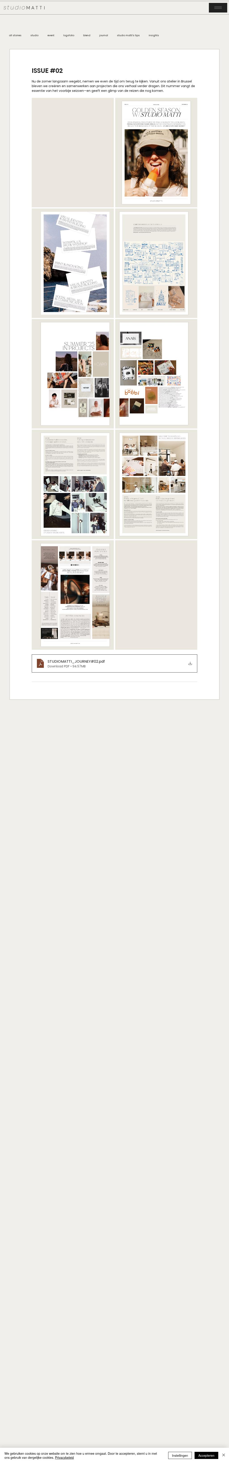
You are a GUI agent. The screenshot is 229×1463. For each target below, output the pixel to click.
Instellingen (180, 1455)
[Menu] (218, 7)
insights (154, 35)
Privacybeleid (64, 1457)
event (50, 35)
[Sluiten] (223, 1455)
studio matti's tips (128, 35)
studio (34, 35)
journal (103, 35)
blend (86, 35)
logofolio (68, 35)
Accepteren (206, 1455)
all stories (15, 35)
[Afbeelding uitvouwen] (73, 152)
